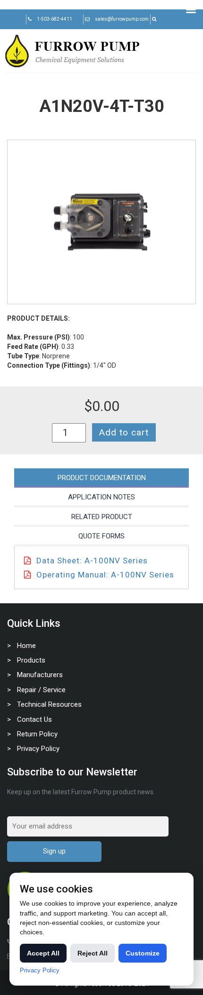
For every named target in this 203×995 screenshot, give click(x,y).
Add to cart (124, 432)
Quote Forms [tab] (101, 536)
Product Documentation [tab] (102, 478)
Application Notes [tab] (101, 497)
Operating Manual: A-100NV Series (105, 574)
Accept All (43, 953)
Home (26, 645)
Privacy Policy (38, 748)
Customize (143, 953)
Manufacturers (40, 675)
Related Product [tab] (101, 517)
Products (31, 660)
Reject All (92, 953)
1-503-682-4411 (54, 19)
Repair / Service (41, 690)
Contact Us (34, 719)
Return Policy (37, 734)
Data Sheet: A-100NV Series (92, 560)
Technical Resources (49, 704)
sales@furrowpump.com (122, 19)
